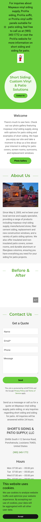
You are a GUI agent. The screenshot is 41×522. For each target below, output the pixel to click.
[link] (20, 58)
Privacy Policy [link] (19, 391)
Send (20, 380)
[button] (5, 27)
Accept (20, 516)
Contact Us (20, 96)
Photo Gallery (20, 161)
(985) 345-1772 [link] (20, 452)
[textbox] (20, 331)
